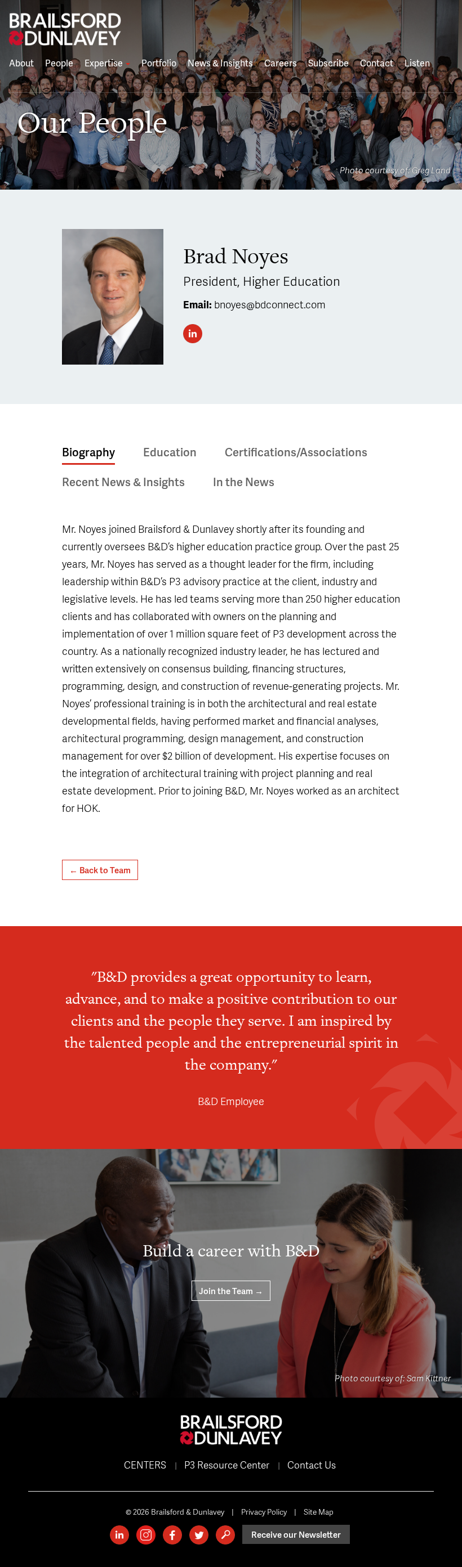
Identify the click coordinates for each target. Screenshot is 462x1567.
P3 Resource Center (226, 1464)
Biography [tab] (88, 452)
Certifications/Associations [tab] (296, 452)
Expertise (105, 62)
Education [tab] (170, 452)
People (59, 62)
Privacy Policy (264, 1511)
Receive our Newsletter (296, 1534)
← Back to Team (100, 870)
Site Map (319, 1511)
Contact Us (311, 1464)
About (21, 62)
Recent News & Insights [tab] (123, 482)
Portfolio (158, 62)
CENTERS (145, 1464)
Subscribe (328, 62)
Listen (417, 62)
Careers (280, 62)
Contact (376, 62)
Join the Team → (231, 1291)
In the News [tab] (243, 482)
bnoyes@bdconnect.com (270, 304)
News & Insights (220, 62)
